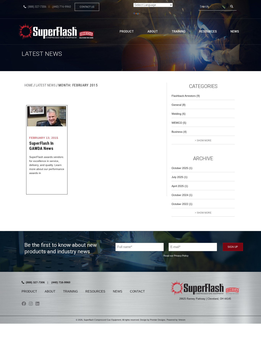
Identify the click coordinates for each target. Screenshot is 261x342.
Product (127, 31)
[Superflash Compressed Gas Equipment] (58, 31)
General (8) (179, 104)
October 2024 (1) (182, 195)
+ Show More (203, 140)
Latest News (46, 85)
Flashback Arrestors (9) (186, 95)
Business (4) (179, 131)
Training (179, 31)
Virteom (181, 320)
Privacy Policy (181, 255)
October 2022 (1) (182, 204)
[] (231, 6)
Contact (137, 291)
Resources (208, 31)
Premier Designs (157, 320)
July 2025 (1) (179, 177)
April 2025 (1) (180, 186)
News (234, 31)
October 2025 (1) (182, 168)
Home (28, 85)
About (153, 31)
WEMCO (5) (179, 122)
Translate (146, 13)
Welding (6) (179, 113)
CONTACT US (87, 6)
